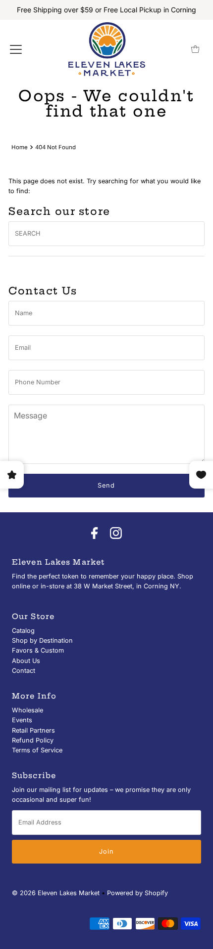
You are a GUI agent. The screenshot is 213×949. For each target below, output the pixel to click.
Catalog (23, 630)
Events (22, 720)
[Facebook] (94, 533)
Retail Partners (33, 730)
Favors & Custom (38, 650)
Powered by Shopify (137, 893)
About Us (26, 660)
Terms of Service (37, 750)
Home (19, 147)
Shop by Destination (42, 640)
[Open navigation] (15, 49)
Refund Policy (32, 740)
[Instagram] (116, 533)
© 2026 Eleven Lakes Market (56, 893)
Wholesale (27, 710)
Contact (23, 670)
